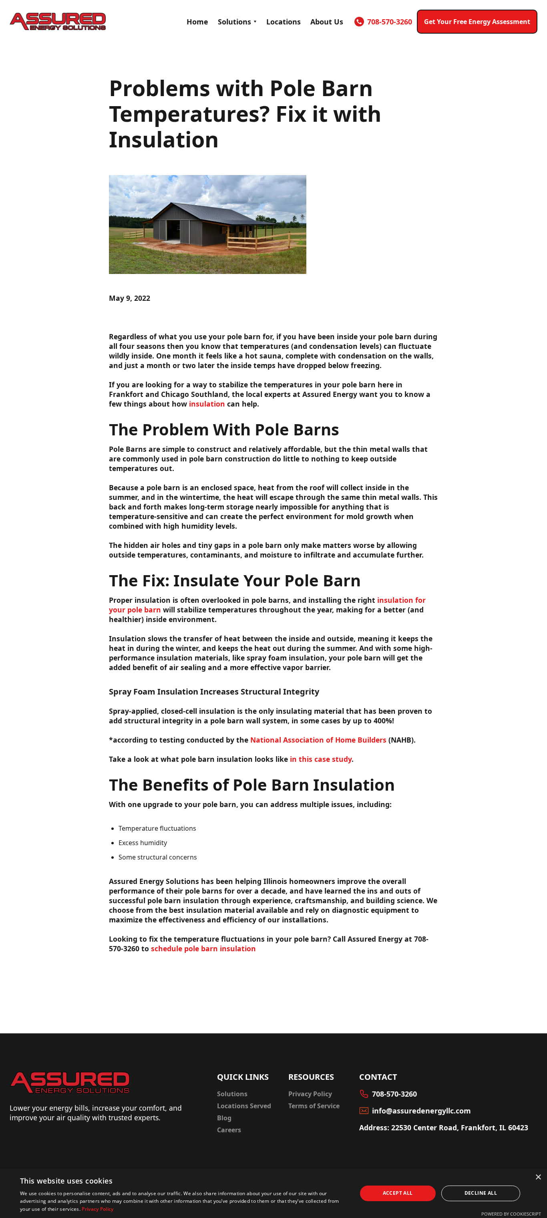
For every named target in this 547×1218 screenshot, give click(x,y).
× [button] (538, 1177)
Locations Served (244, 1105)
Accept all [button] (398, 1193)
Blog (224, 1117)
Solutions (234, 21)
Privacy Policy (310, 1093)
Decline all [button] (481, 1193)
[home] (58, 21)
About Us (326, 21)
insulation (208, 404)
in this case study (321, 759)
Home (197, 21)
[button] (237, 21)
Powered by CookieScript (511, 1214)
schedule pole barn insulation (203, 948)
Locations (283, 21)
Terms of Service (314, 1105)
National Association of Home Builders (318, 740)
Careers (229, 1129)
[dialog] (273, 1193)
